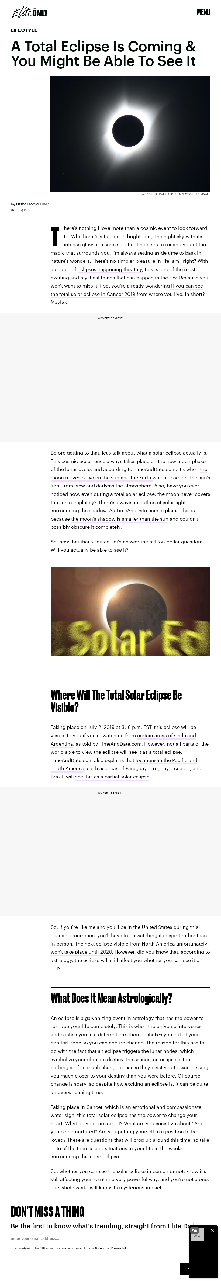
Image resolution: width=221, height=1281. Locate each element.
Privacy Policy (120, 1247)
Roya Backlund (32, 204)
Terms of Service (94, 1247)
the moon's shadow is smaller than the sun (119, 519)
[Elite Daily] (30, 12)
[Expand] (194, 1230)
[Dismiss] (212, 1230)
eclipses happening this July (110, 269)
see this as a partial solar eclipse (112, 777)
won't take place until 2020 (81, 952)
